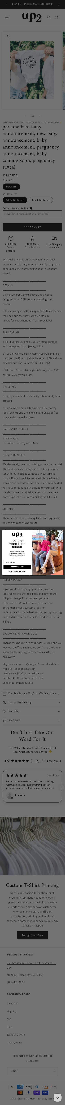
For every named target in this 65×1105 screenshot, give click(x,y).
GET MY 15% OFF (17, 567)
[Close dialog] (61, 532)
